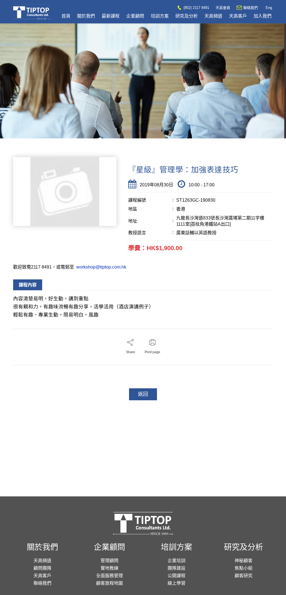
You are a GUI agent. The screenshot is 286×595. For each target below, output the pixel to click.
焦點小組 (243, 568)
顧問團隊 (42, 568)
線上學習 (176, 583)
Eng (269, 8)
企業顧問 (135, 16)
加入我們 (262, 16)
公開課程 (176, 575)
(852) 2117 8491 (195, 8)
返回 (143, 394)
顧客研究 (243, 575)
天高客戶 (238, 16)
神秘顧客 (243, 560)
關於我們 (86, 16)
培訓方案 (160, 16)
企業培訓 (176, 560)
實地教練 (109, 568)
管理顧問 (109, 560)
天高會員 (223, 8)
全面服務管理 (109, 575)
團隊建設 (176, 568)
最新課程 (111, 16)
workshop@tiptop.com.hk (100, 267)
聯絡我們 (250, 8)
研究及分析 (186, 16)
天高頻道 (213, 16)
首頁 (65, 16)
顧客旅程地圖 (109, 583)
